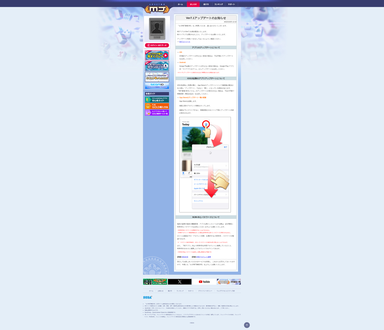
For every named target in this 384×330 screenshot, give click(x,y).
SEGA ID (185, 257)
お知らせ (160, 290)
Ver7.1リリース (184, 42)
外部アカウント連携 (203, 257)
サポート (231, 3)
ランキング (218, 3)
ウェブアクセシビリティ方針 (226, 290)
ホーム (180, 3)
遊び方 (206, 3)
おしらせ (193, 3)
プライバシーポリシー (205, 290)
